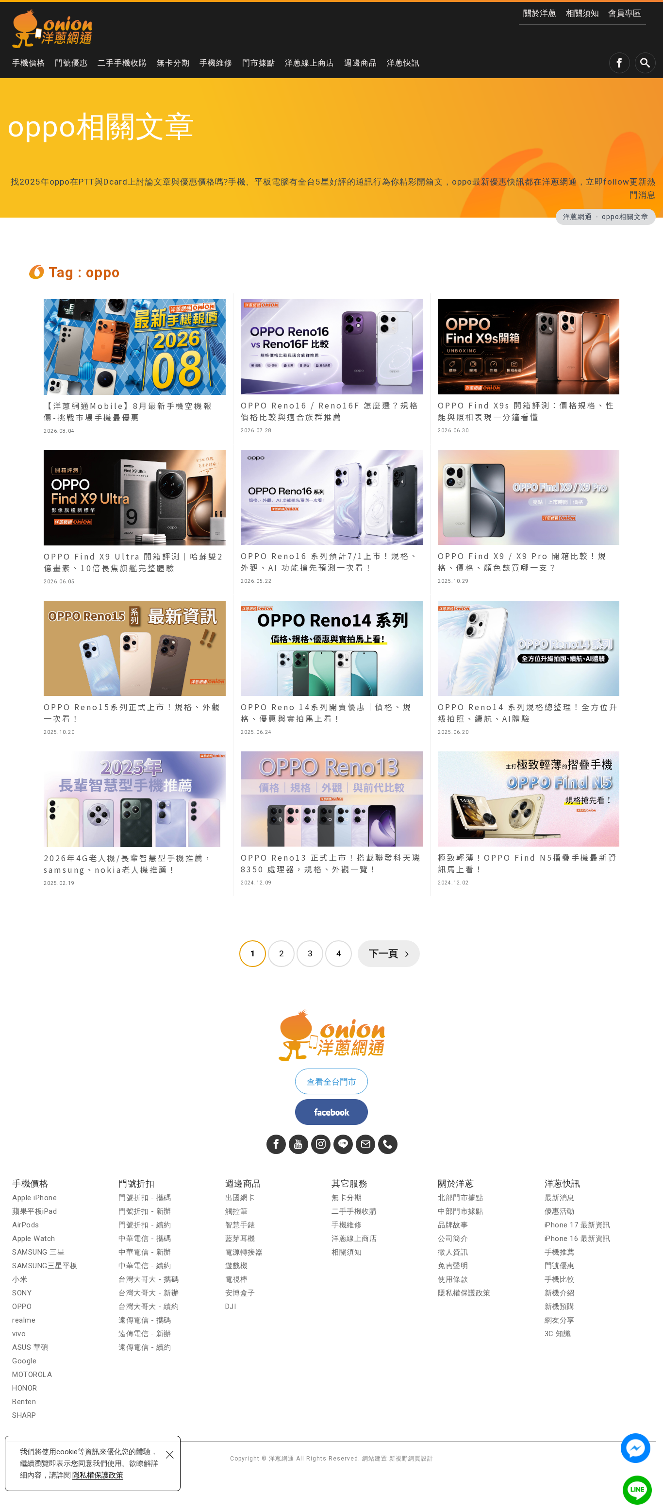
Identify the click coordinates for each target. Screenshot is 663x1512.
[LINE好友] (343, 1144)
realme (23, 1320)
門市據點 (258, 63)
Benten (24, 1401)
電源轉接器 (244, 1252)
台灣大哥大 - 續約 (148, 1306)
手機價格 (28, 63)
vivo (19, 1333)
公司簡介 (453, 1238)
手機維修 (215, 63)
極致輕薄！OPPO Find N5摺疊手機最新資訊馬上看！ (529, 821)
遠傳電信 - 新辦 (144, 1333)
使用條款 (453, 1279)
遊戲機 (236, 1265)
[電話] (388, 1144)
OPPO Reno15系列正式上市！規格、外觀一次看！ (134, 670)
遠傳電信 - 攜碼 (144, 1320)
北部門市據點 (460, 1197)
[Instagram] (321, 1144)
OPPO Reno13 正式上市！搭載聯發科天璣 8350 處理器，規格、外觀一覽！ (331, 821)
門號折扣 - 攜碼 (144, 1197)
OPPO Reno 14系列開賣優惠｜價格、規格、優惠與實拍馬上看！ (331, 670)
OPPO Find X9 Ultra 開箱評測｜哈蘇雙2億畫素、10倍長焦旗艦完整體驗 (134, 519)
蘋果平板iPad (34, 1211)
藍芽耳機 (240, 1238)
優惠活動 (560, 1211)
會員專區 (624, 13)
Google (24, 1361)
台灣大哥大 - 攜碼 (148, 1279)
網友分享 (560, 1320)
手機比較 (560, 1279)
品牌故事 (453, 1225)
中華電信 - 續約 (144, 1265)
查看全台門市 (331, 1082)
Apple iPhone (34, 1197)
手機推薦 (560, 1252)
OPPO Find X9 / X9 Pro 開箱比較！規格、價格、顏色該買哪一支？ (529, 519)
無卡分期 (173, 63)
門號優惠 (71, 63)
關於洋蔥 (539, 13)
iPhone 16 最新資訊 (578, 1238)
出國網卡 (240, 1197)
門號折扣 (136, 1183)
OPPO (22, 1306)
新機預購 (560, 1306)
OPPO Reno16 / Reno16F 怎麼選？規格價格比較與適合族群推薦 (331, 368)
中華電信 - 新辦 (144, 1252)
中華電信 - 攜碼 (144, 1238)
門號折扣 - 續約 (144, 1225)
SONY (22, 1293)
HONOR (24, 1388)
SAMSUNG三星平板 (45, 1265)
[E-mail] (365, 1144)
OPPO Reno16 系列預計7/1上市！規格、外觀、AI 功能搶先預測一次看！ (331, 519)
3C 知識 (558, 1333)
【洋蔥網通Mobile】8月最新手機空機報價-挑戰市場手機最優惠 (134, 368)
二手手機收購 (122, 63)
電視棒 (236, 1279)
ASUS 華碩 (30, 1347)
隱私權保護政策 (97, 1475)
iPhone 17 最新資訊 (578, 1225)
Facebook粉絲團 (331, 1112)
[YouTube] (298, 1144)
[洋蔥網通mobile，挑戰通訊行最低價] (52, 28)
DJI (230, 1306)
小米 (19, 1279)
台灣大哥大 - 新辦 (148, 1293)
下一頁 (383, 953)
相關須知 (582, 13)
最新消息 (560, 1197)
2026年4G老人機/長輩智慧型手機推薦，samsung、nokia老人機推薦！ (134, 821)
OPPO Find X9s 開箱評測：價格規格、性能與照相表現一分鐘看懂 (529, 368)
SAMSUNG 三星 (38, 1252)
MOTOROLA (32, 1374)
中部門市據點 (460, 1211)
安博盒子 (240, 1293)
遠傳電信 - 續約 (144, 1347)
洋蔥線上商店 (309, 63)
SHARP (24, 1415)
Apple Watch (33, 1238)
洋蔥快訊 (403, 63)
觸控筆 (236, 1211)
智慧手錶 (240, 1225)
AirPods (25, 1225)
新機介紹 (560, 1293)
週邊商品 (360, 63)
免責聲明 (453, 1265)
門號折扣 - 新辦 (144, 1211)
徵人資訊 (453, 1252)
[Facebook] (276, 1144)
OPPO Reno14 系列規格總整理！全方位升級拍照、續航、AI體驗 (529, 670)
